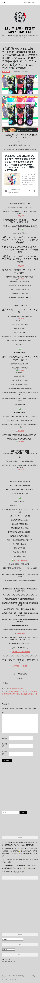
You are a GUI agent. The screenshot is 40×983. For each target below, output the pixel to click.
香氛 (21, 694)
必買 (31, 691)
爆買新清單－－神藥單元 (20, 666)
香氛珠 (25, 694)
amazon (11, 691)
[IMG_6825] (20, 370)
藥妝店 (17, 694)
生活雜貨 (20, 688)
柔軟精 (6, 694)
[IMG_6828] (20, 441)
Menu (6, 3)
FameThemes (15, 980)
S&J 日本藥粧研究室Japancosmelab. (20, 30)
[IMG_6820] (20, 266)
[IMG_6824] (20, 318)
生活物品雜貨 (6, 71)
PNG (28, 691)
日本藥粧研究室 (16, 71)
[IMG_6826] (20, 431)
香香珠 (35, 694)
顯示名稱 (5, 738)
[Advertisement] (20, 788)
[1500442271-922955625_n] (20, 560)
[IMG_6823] (20, 279)
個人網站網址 (4, 753)
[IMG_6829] (20, 469)
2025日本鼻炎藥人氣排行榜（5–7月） (14, 872)
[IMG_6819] (20, 215)
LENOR (25, 691)
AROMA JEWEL (18, 691)
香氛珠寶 (30, 694)
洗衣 (9, 694)
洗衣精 (13, 694)
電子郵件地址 (4, 745)
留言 (3, 712)
